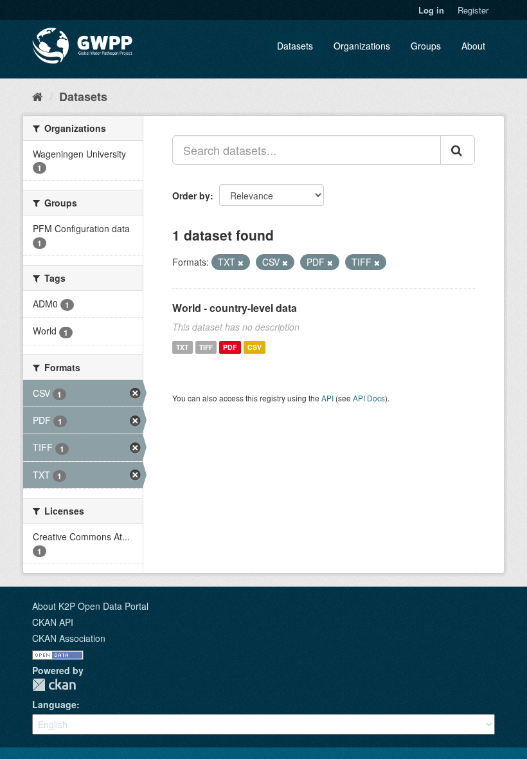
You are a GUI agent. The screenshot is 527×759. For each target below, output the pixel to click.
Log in (431, 10)
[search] (457, 150)
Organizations (362, 45)
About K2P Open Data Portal (90, 605)
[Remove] (241, 262)
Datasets (295, 45)
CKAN (54, 684)
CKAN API (52, 622)
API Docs (369, 397)
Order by (191, 195)
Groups (426, 45)
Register (473, 10)
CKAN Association (68, 638)
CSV (254, 347)
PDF (230, 347)
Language (54, 704)
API (327, 397)
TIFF (206, 347)
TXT (182, 347)
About (473, 45)
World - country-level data (234, 307)
